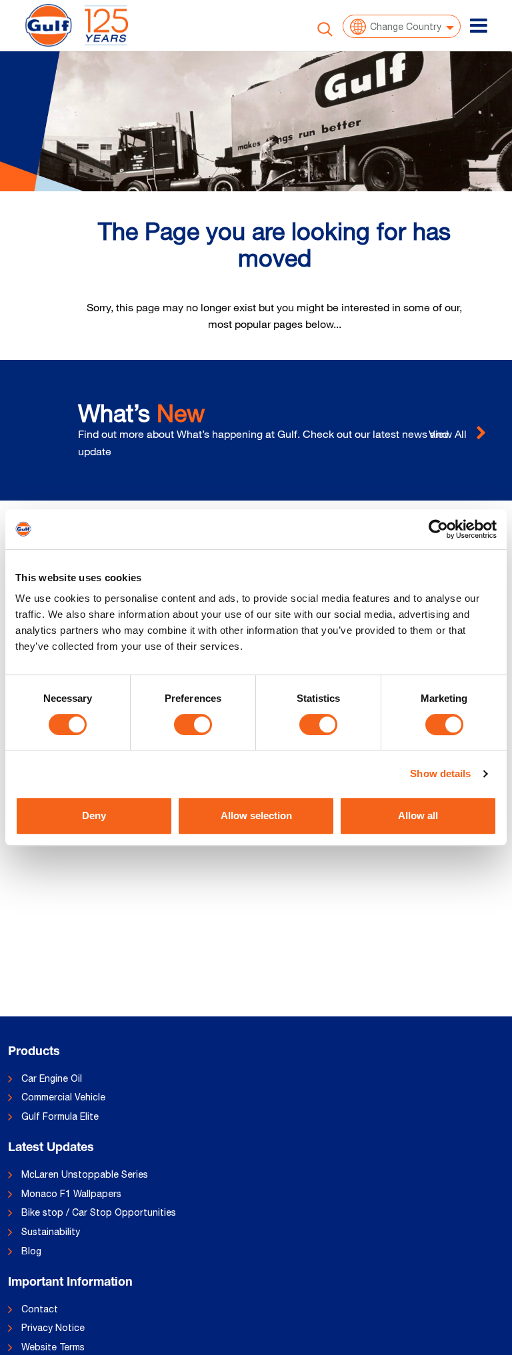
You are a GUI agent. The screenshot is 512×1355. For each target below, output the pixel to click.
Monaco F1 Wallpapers (71, 1193)
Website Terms (53, 1347)
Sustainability (50, 1231)
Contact (39, 1309)
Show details (440, 773)
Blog (31, 1251)
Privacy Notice (53, 1327)
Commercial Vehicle (63, 1097)
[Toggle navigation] (478, 25)
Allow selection (256, 815)
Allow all (418, 815)
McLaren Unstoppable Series (84, 1174)
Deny (94, 815)
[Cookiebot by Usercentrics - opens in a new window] (438, 529)
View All (449, 434)
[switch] (193, 724)
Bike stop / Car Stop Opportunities (98, 1212)
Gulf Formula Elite (60, 1116)
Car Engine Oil (51, 1078)
